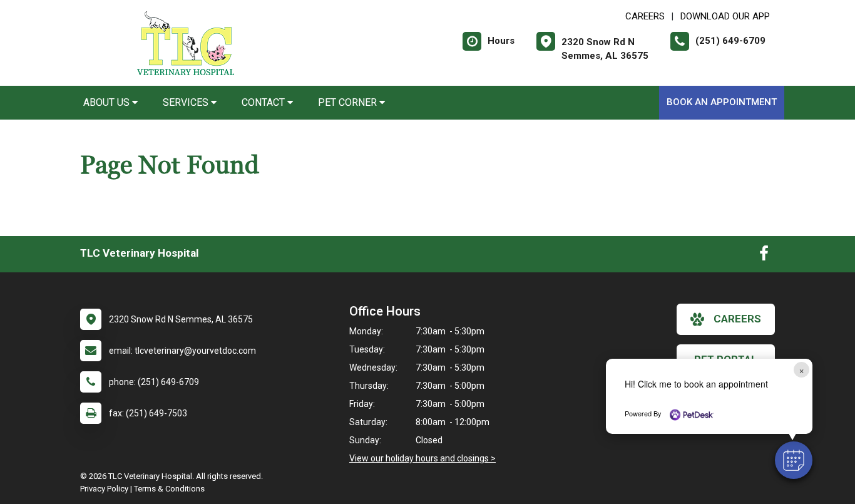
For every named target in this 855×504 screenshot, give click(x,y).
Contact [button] (264, 102)
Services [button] (187, 102)
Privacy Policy (104, 488)
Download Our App (725, 16)
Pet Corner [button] (348, 102)
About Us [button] (107, 102)
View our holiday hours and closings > (422, 458)
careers (737, 318)
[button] (793, 460)
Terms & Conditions (169, 488)
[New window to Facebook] (764, 256)
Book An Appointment (722, 102)
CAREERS (645, 16)
